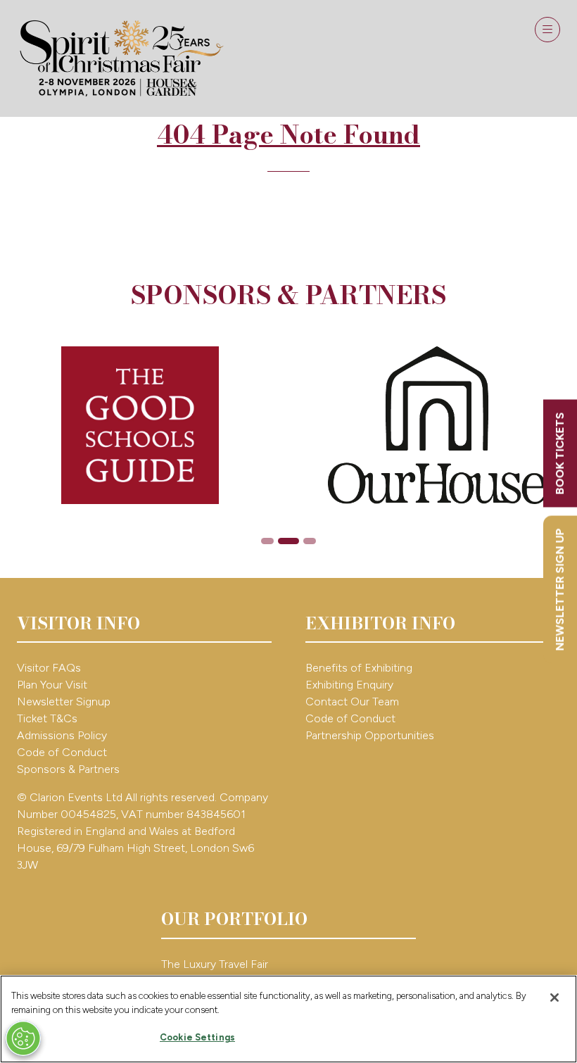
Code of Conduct (62, 752)
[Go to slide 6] (309, 541)
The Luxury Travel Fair (214, 964)
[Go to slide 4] (267, 541)
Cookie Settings (197, 1037)
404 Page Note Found (288, 134)
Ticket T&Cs (47, 718)
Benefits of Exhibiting (358, 667)
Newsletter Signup (63, 701)
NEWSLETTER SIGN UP (559, 590)
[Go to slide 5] (288, 541)
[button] (547, 29)
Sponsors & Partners (68, 769)
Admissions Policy (62, 735)
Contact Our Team (352, 701)
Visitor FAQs (49, 667)
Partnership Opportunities (371, 735)
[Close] (554, 997)
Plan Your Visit (52, 684)
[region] (288, 1019)
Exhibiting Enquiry (349, 684)
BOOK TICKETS (559, 454)
